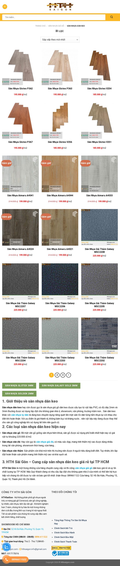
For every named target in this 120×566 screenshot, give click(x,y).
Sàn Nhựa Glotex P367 (20, 142)
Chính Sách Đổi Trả (63, 528)
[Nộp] (111, 17)
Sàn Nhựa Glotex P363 (60, 88)
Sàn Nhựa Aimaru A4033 (99, 195)
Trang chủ (40, 26)
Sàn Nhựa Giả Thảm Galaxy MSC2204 (20, 359)
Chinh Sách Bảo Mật (63, 537)
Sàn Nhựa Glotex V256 (60, 142)
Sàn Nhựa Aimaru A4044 (60, 195)
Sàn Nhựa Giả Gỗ (56, 26)
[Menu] (4, 6)
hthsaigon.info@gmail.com (34, 549)
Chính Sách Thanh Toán (65, 542)
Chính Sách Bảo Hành (64, 532)
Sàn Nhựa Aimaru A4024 (20, 249)
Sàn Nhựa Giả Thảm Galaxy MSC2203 (59, 359)
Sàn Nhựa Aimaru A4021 (60, 249)
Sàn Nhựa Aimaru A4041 (20, 195)
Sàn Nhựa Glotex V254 (99, 88)
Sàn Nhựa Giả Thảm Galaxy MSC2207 (20, 304)
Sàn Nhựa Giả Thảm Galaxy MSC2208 (99, 250)
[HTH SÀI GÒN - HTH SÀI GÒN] (60, 7)
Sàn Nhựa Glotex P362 (20, 88)
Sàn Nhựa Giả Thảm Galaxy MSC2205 (99, 304)
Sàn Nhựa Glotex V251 (99, 142)
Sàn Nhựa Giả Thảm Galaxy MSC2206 (59, 304)
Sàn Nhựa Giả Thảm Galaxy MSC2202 (99, 359)
